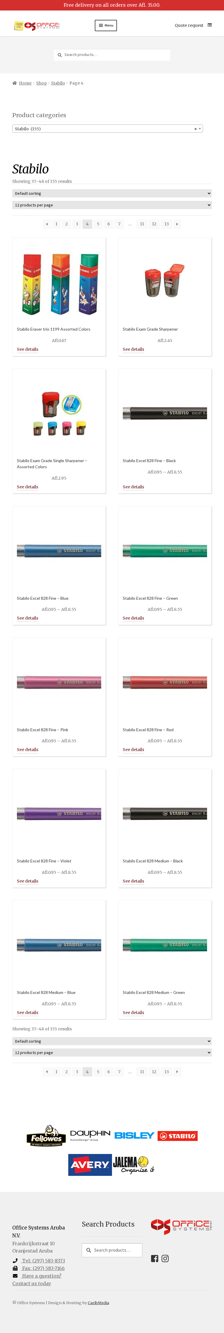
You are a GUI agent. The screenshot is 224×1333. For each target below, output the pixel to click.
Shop (41, 83)
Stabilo (58, 83)
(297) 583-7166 (43, 1268)
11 (142, 224)
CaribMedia (98, 1302)
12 (154, 224)
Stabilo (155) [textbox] (106, 128)
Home (25, 83)
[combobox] (107, 128)
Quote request (189, 25)
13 (166, 224)
